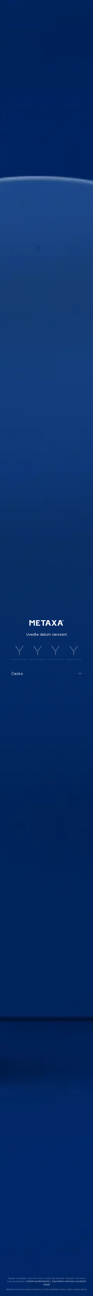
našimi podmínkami (37, 1281)
